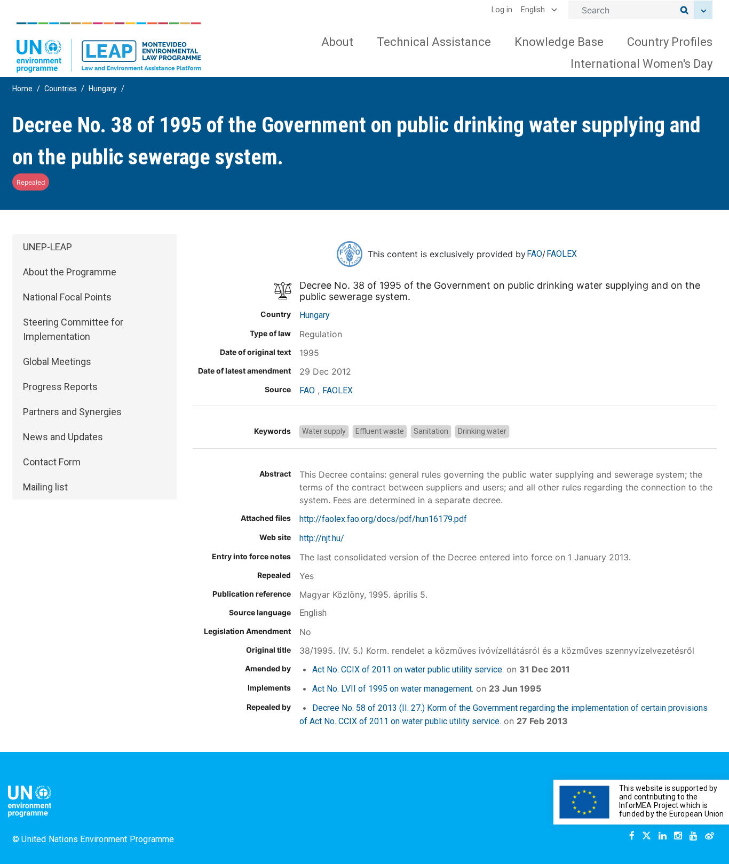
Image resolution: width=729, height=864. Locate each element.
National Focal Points (67, 297)
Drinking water (482, 431)
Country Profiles (669, 42)
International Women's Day (641, 63)
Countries (60, 88)
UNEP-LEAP (47, 246)
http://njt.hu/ (321, 538)
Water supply (324, 431)
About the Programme (69, 272)
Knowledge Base (559, 42)
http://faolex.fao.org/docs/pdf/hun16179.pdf (383, 519)
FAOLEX (561, 254)
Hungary (103, 88)
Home (22, 88)
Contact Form (52, 461)
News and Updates (63, 436)
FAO (534, 254)
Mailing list (45, 487)
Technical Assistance (434, 42)
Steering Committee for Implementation (73, 329)
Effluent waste (379, 431)
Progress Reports (60, 386)
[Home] (109, 47)
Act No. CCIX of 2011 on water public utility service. (408, 669)
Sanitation (431, 431)
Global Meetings (57, 361)
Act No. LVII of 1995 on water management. (392, 689)
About (337, 42)
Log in (502, 9)
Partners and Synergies (72, 411)
